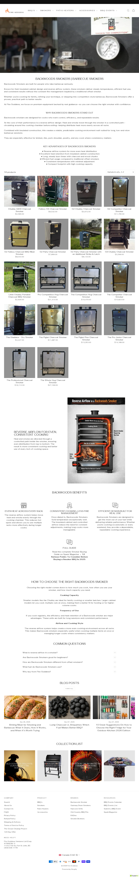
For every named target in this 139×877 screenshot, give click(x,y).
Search (7, 802)
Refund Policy (9, 819)
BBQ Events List (110, 805)
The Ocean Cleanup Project (15, 829)
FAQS (6, 812)
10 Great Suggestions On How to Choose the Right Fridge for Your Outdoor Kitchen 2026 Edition (114, 727)
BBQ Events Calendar (113, 802)
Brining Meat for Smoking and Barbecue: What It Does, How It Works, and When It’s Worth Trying (25, 727)
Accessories (87, 10)
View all (69, 688)
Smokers (46, 10)
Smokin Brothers (78, 819)
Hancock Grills (77, 809)
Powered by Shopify (69, 869)
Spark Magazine (110, 812)
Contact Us (8, 809)
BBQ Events (107, 10)
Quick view (19, 204)
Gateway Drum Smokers (81, 805)
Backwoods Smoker (79, 802)
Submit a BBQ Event (112, 809)
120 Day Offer (10, 832)
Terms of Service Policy (14, 825)
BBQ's (32, 10)
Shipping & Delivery (12, 822)
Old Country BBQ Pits (79, 812)
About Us (8, 805)
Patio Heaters (65, 10)
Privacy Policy (9, 815)
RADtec (74, 815)
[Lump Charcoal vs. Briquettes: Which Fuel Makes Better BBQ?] (69, 707)
